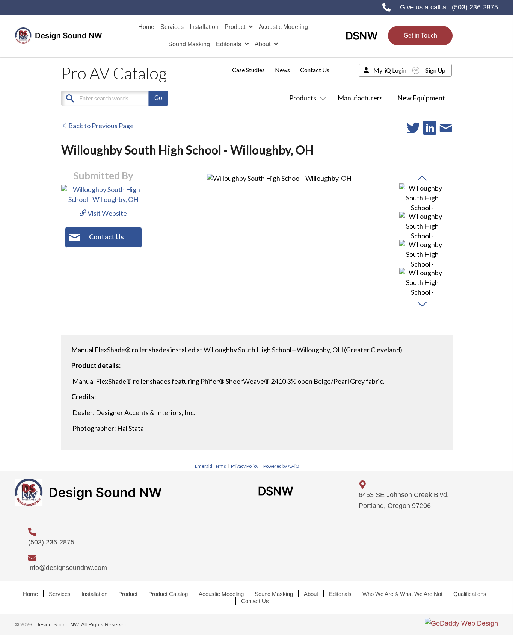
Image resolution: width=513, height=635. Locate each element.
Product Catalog (168, 594)
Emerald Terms (210, 466)
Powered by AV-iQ (281, 466)
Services (60, 594)
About (311, 594)
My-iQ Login (389, 70)
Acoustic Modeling (221, 594)
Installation (94, 594)
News (282, 69)
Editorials (340, 594)
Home (30, 594)
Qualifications (469, 594)
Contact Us (314, 69)
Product (127, 594)
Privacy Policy (244, 466)
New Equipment (421, 98)
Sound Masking (274, 594)
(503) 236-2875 (475, 7)
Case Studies (248, 69)
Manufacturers (360, 98)
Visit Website (106, 213)
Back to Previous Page (100, 125)
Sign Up (435, 70)
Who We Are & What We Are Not (402, 594)
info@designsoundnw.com (67, 567)
